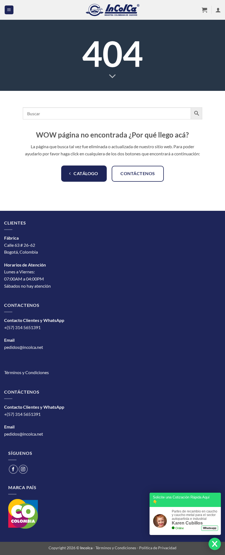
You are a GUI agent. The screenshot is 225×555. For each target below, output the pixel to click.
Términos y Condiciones (26, 372)
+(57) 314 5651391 (22, 327)
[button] (9, 10)
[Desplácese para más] (112, 76)
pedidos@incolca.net (23, 347)
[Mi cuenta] (218, 10)
